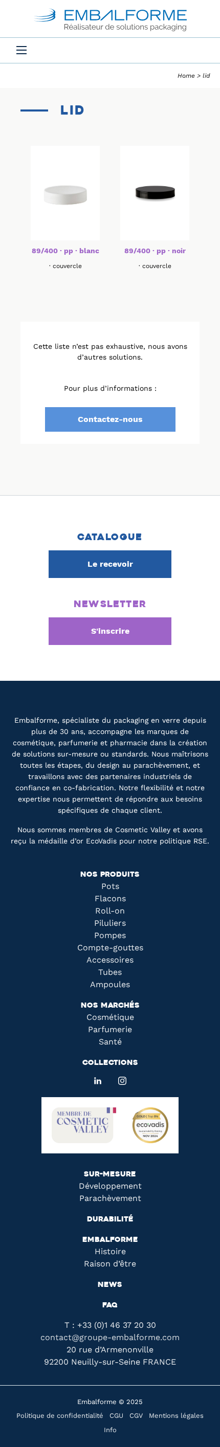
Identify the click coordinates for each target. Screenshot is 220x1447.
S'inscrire (110, 631)
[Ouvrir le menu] (21, 50)
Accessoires (110, 960)
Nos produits (110, 875)
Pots (110, 886)
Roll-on (110, 911)
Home (186, 75)
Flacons (110, 898)
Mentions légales (176, 1415)
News (110, 1285)
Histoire (110, 1251)
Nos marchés (110, 1006)
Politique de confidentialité (59, 1415)
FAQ (110, 1305)
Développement (110, 1186)
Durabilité (110, 1219)
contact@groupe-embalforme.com (110, 1337)
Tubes (110, 972)
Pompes (110, 935)
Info (110, 1430)
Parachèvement (110, 1198)
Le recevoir (110, 564)
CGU (116, 1415)
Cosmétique (110, 1017)
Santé (110, 1042)
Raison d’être (110, 1263)
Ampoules (110, 984)
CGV (136, 1415)
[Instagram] (122, 1081)
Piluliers (110, 923)
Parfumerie (110, 1029)
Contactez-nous (110, 419)
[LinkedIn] (98, 1081)
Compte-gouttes (110, 947)
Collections (110, 1063)
